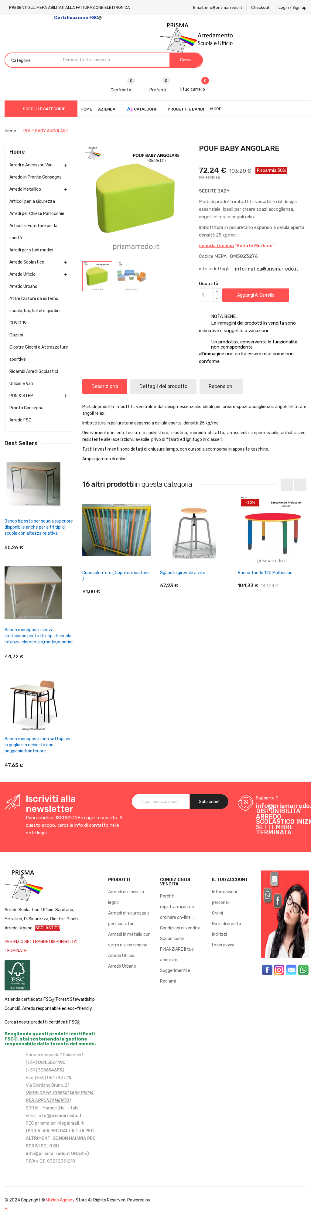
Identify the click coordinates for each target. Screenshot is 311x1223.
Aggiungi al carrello (255, 295)
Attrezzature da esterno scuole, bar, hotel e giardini (34, 304)
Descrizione (104, 386)
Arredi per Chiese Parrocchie (36, 213)
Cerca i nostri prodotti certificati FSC (41, 1022)
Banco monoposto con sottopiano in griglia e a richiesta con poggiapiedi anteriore (38, 745)
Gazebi (16, 335)
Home (17, 151)
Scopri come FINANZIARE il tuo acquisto (177, 949)
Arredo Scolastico (26, 262)
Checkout (260, 7)
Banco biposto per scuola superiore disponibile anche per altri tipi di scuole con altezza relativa (39, 527)
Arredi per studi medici (31, 250)
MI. (7, 1209)
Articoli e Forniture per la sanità (33, 231)
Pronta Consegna (26, 408)
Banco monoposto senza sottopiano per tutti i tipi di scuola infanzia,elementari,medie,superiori (39, 636)
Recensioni (221, 386)
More (215, 109)
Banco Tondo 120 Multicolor (265, 572)
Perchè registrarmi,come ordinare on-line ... (177, 907)
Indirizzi (219, 934)
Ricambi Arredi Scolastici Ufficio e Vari (33, 377)
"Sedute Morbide (235, 245)
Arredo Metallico (25, 189)
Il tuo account (230, 879)
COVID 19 (18, 322)
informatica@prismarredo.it (266, 269)
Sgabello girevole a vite (182, 572)
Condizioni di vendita (180, 928)
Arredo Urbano (23, 286)
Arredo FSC (20, 420)
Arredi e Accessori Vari (31, 165)
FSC (47, 999)
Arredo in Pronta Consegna (35, 177)
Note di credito (226, 923)
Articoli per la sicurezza (32, 201)
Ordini (217, 913)
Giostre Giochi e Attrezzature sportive (38, 353)
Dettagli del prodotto (163, 386)
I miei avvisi (223, 945)
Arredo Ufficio (22, 274)
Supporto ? (267, 798)
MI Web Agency (60, 1200)
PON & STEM (21, 395)
